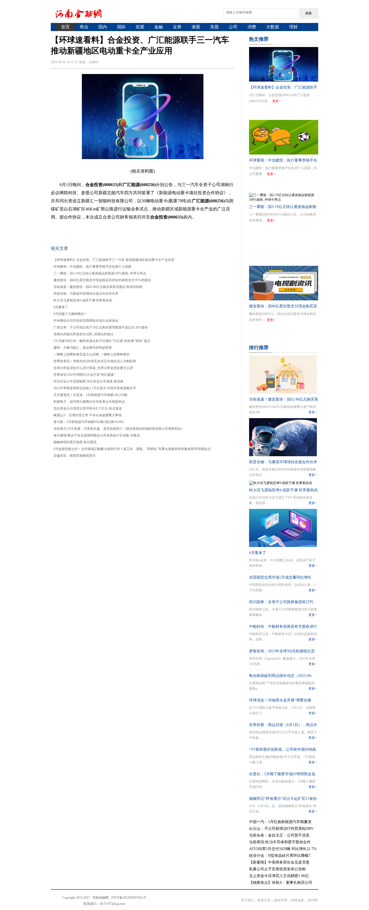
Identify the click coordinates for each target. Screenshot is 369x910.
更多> (276, 101)
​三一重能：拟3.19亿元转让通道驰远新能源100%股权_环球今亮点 (99, 273)
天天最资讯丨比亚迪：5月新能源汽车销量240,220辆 (90, 395)
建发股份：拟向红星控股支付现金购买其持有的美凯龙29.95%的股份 (102, 280)
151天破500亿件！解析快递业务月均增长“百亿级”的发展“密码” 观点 (101, 341)
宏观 (140, 27)
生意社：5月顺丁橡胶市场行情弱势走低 (282, 774)
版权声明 (280, 900)
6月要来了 (60, 307)
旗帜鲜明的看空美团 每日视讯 (74, 442)
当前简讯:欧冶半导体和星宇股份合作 (280, 842)
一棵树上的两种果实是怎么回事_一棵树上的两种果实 (91, 354)
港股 (196, 27)
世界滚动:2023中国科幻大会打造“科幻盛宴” (84, 375)
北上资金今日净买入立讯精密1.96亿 (279, 876)
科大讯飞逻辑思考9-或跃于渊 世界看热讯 (82, 300)
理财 (293, 27)
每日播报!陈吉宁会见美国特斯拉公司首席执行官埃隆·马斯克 (96, 435)
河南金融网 (100, 897)
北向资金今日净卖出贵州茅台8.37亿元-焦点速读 (87, 408)
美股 (214, 27)
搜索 (308, 13)
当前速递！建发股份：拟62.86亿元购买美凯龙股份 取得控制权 (98, 287)
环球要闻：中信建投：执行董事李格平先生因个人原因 (92, 266)
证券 (177, 27)
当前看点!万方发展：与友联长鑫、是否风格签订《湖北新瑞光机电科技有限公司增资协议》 (118, 429)
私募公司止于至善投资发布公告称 (277, 869)
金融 (158, 27)
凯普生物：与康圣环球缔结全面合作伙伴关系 (85, 294)
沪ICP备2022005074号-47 (128, 897)
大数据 (272, 27)
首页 (65, 27)
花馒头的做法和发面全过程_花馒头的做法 (83, 334)
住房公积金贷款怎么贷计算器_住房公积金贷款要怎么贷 (93, 368)
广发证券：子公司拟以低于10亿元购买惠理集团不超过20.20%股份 (100, 327)
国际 (121, 27)
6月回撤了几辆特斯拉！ (70, 314)
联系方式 (263, 900)
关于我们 (247, 900)
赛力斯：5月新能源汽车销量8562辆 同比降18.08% (88, 422)
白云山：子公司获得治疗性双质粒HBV (281, 829)
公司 (233, 27)
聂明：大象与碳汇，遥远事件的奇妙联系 (82, 348)
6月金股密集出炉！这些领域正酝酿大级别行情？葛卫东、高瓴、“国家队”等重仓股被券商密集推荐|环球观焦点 (132, 449)
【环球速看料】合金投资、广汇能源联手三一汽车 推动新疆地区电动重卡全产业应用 (113, 260)
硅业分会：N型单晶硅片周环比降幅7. (280, 856)
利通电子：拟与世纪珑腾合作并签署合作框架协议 (89, 402)
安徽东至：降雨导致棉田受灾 (74, 456)
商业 (84, 27)
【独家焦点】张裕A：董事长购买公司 (280, 883)
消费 (251, 27)
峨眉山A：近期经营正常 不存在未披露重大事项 (87, 415)
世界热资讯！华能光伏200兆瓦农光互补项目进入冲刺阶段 (94, 361)
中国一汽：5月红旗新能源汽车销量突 (280, 822)
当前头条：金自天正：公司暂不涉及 (279, 835)
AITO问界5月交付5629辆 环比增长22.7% (283, 849)
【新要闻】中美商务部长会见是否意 (279, 862)
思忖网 (312, 900)
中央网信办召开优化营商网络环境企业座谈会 (85, 321)
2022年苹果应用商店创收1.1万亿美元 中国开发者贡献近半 (94, 388)
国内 (102, 27)
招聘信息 (297, 900)
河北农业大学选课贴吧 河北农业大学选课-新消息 (88, 381)
